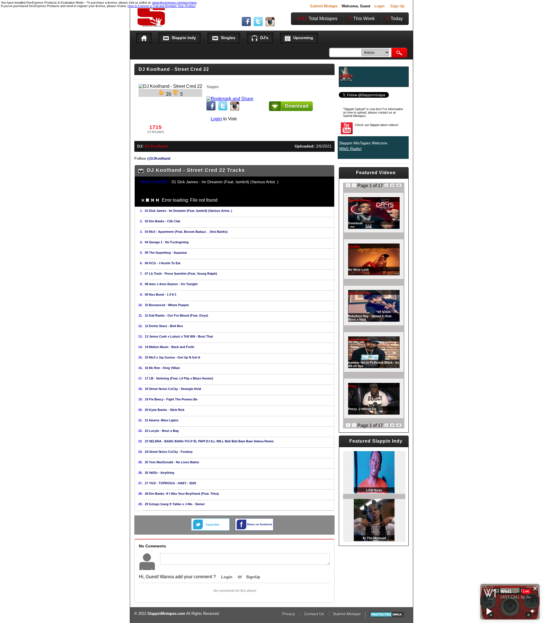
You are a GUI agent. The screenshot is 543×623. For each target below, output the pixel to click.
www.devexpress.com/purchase (174, 2)
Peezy (352, 386)
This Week (364, 18)
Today (397, 18)
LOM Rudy (374, 490)
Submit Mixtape (323, 6)
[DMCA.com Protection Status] (387, 616)
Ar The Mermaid (374, 538)
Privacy (288, 614)
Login (379, 6)
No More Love (358, 269)
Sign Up (397, 6)
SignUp (253, 577)
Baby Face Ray (359, 293)
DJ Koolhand (156, 146)
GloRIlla (354, 246)
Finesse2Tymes (359, 200)
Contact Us (314, 614)
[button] (535, 588)
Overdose (355, 223)
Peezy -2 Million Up (362, 409)
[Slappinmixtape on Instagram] (270, 24)
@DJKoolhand (158, 158)
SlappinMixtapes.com (166, 613)
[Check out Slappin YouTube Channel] (347, 134)
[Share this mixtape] (254, 529)
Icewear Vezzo (358, 339)
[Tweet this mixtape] (210, 529)
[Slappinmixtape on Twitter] (258, 24)
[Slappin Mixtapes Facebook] (246, 24)
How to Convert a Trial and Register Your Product (161, 6)
